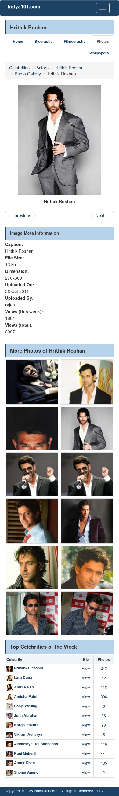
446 (104, 743)
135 (104, 762)
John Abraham (27, 715)
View (86, 668)
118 (104, 687)
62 (104, 677)
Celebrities (19, 67)
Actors (42, 67)
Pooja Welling (25, 706)
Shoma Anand (26, 772)
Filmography (74, 41)
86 (104, 715)
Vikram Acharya (28, 734)
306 (104, 696)
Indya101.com (24, 6)
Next (103, 215)
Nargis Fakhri (26, 725)
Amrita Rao (24, 687)
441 (104, 753)
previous (20, 215)
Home (18, 41)
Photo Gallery (28, 74)
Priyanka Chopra (28, 668)
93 (104, 725)
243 (104, 668)
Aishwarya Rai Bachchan (36, 743)
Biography (43, 41)
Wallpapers (99, 53)
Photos (103, 41)
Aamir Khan (24, 762)
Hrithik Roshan (69, 67)
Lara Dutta (23, 677)
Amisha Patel (25, 696)
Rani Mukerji (25, 753)
